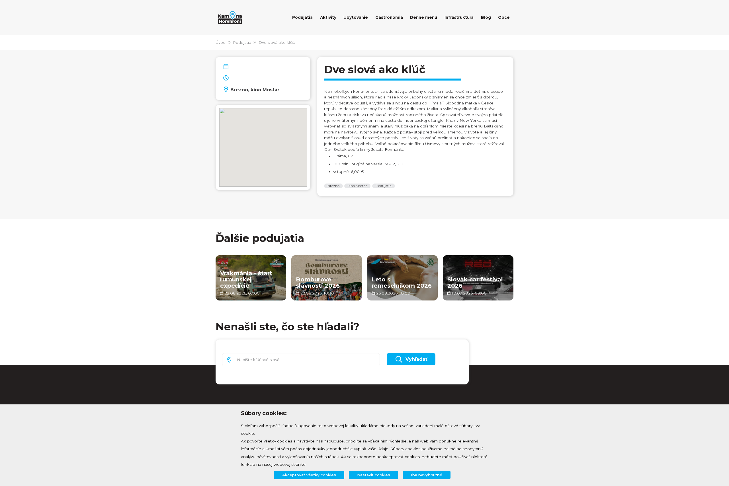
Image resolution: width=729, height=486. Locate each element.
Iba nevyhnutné (426, 475)
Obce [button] (504, 17)
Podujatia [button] (302, 17)
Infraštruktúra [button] (459, 17)
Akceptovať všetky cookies (309, 475)
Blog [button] (486, 17)
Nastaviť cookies (373, 475)
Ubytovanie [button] (355, 17)
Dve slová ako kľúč (277, 42)
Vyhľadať (416, 359)
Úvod (221, 42)
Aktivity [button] (328, 17)
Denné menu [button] (423, 17)
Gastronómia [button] (389, 17)
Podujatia (242, 42)
